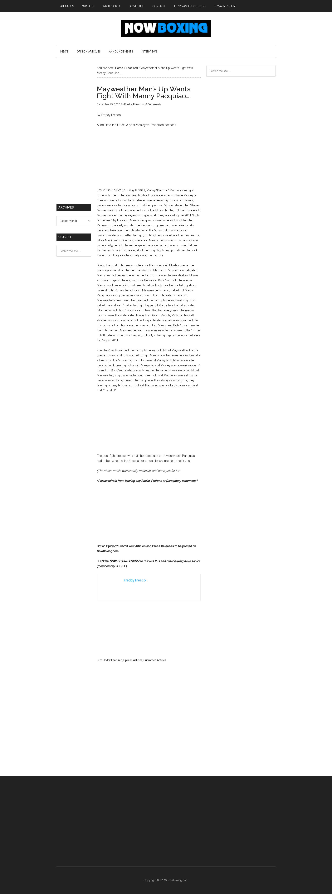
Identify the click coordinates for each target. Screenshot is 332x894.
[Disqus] (149, 727)
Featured (116, 660)
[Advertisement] (149, 159)
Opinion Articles (132, 660)
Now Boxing (166, 28)
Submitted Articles (155, 660)
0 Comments (153, 104)
